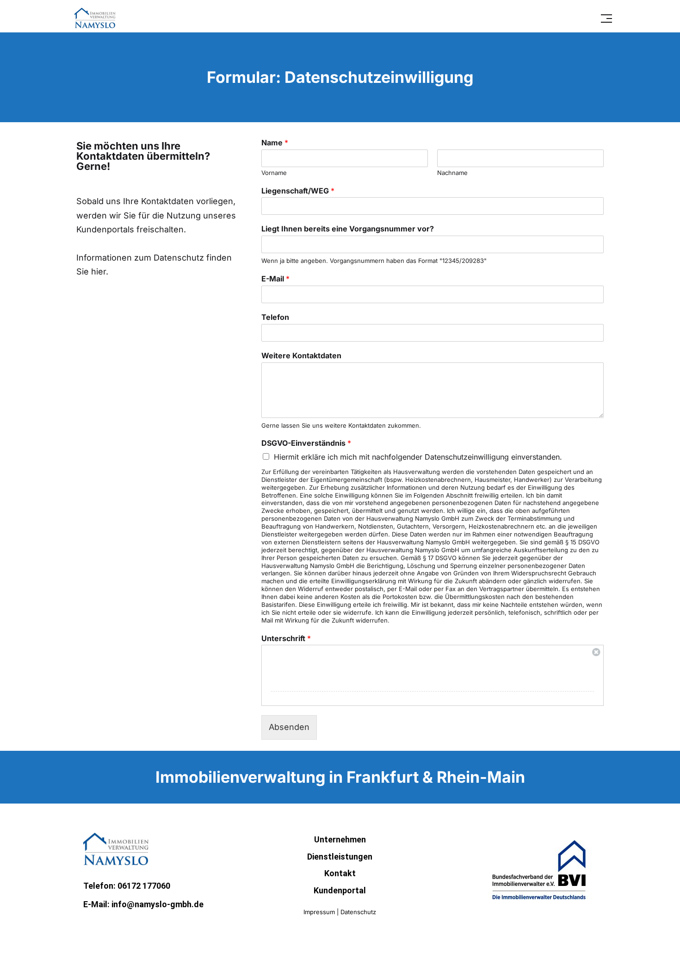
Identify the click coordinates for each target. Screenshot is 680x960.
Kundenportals (105, 229)
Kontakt (340, 873)
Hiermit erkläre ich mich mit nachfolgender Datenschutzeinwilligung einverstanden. (418, 456)
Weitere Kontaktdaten (301, 355)
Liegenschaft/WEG (297, 190)
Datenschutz (358, 912)
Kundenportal (340, 890)
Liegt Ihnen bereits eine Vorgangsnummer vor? (347, 228)
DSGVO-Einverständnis (306, 443)
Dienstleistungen (339, 856)
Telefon (275, 317)
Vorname (274, 172)
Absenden (289, 727)
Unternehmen (340, 839)
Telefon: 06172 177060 (126, 886)
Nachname (452, 172)
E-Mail (275, 278)
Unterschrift (286, 638)
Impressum (319, 912)
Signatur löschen (596, 652)
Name (274, 142)
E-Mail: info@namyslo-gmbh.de (143, 904)
